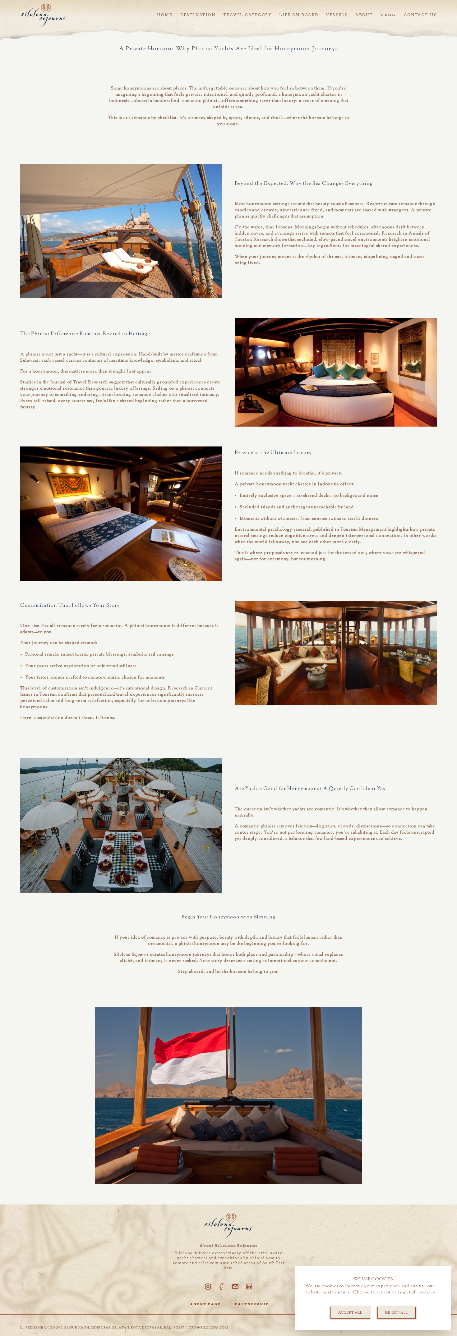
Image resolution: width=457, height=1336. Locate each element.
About (364, 14)
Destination (197, 14)
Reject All (396, 1312)
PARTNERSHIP (252, 1304)
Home (165, 14)
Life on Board (298, 14)
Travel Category (247, 14)
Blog (388, 14)
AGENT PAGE (205, 1304)
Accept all (350, 1312)
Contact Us (420, 14)
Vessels (337, 14)
